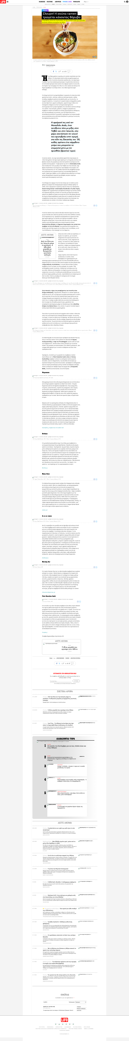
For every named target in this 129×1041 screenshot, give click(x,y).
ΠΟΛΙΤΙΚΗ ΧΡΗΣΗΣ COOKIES (75, 1028)
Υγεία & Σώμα (59, 4)
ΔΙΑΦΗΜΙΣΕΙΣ (67, 1027)
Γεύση (53, 4)
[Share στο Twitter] (96, 205)
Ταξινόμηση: (72, 1002)
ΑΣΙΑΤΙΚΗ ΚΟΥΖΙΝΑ (75, 658)
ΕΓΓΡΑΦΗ (76, 680)
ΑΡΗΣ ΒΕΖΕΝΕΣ (60, 658)
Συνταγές (70, 4)
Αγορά (83, 4)
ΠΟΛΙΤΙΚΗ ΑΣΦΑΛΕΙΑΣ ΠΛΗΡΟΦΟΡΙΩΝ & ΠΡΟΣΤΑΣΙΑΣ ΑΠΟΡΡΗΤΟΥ (51, 1028)
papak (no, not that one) (49, 1006)
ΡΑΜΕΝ (67, 658)
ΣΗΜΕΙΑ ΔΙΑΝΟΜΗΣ (88, 1028)
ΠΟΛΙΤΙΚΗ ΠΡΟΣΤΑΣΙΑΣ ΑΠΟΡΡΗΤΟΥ (68, 683)
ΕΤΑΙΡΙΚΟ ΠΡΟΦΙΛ (77, 1027)
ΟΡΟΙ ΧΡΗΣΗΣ (56, 683)
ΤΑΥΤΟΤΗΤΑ (42, 1027)
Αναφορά (79, 1006)
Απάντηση (79, 1010)
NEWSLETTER (59, 1027)
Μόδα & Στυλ (48, 4)
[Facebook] (93, 57)
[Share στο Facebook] (94, 205)
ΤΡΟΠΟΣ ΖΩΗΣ (39, 7)
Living (74, 4)
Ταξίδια (64, 4)
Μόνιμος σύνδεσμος (81, 1008)
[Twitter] (96, 57)
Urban (78, 4)
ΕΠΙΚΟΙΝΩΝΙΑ (50, 1027)
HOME (34, 7)
